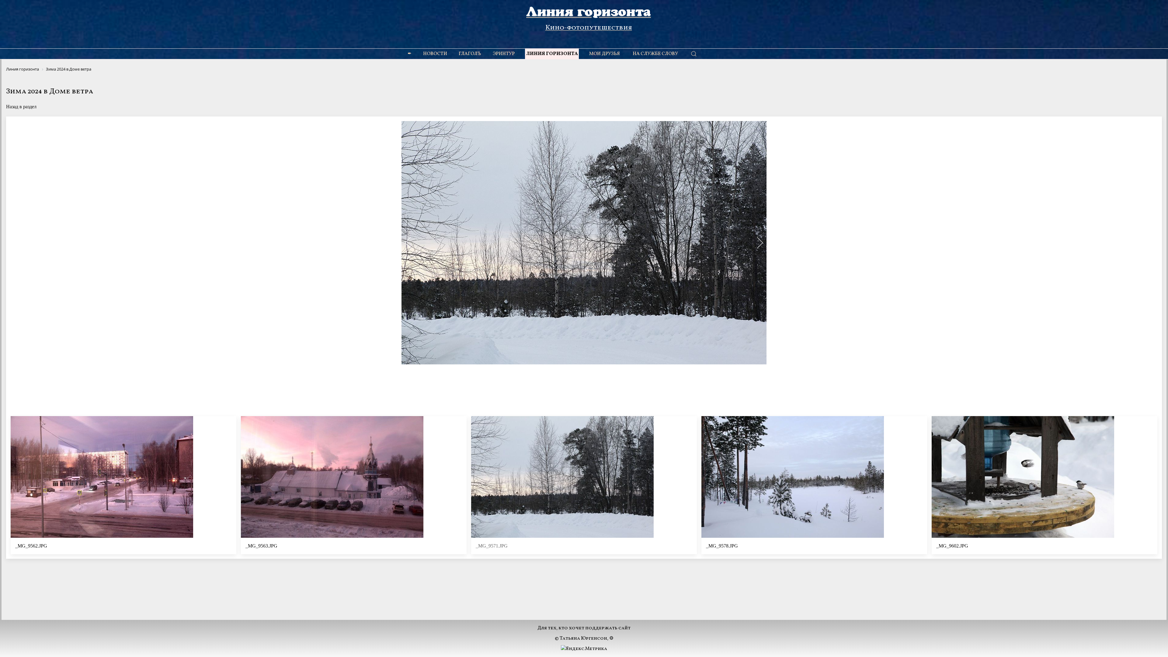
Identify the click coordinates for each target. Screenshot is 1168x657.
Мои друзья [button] (604, 53)
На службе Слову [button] (655, 53)
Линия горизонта (552, 53)
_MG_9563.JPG (261, 545)
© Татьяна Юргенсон (581, 638)
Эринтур (504, 53)
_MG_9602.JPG (952, 545)
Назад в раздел (21, 106)
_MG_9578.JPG (722, 545)
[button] (408, 243)
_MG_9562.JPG (31, 545)
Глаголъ (470, 53)
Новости (435, 53)
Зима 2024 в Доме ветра (49, 91)
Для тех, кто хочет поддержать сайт (584, 628)
